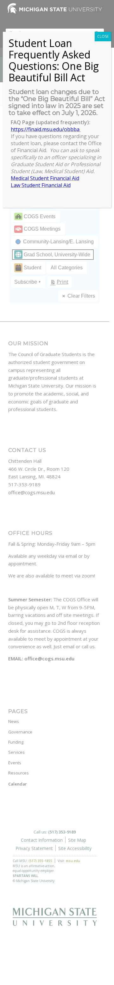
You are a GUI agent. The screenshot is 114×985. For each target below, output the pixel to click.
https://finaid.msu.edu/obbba (46, 129)
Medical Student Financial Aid (45, 178)
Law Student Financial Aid (41, 185)
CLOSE (103, 36)
